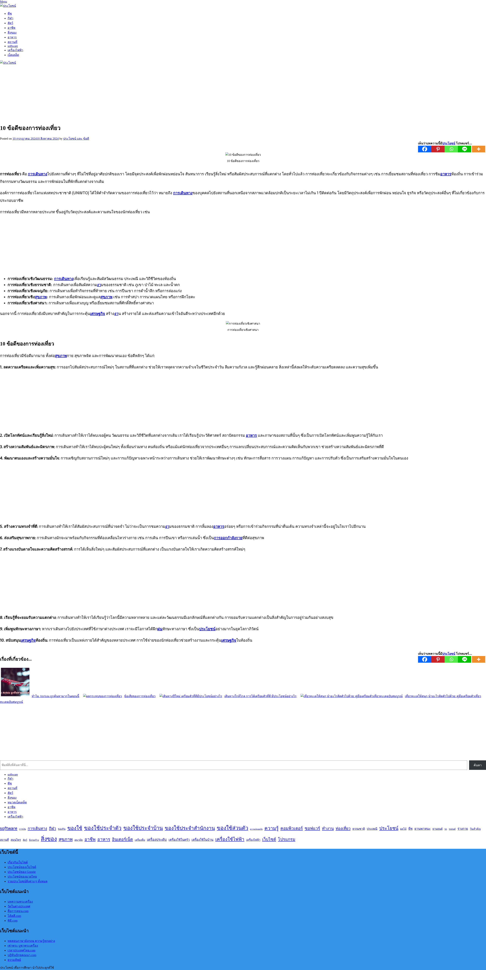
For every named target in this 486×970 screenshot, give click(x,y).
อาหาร (12, 37)
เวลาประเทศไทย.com (21, 950)
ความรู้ (271, 828)
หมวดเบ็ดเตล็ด (17, 802)
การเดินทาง (37, 828)
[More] (478, 149)
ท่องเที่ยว (343, 828)
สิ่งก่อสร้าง (34, 840)
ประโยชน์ (388, 828)
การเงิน (22, 829)
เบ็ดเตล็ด (13, 55)
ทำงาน (328, 828)
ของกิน (61, 829)
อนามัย (78, 840)
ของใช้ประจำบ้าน (143, 828)
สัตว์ (10, 23)
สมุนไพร (16, 840)
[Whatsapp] (451, 149)
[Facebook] (424, 149)
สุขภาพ (66, 839)
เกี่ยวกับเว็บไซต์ (18, 862)
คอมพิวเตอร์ (291, 828)
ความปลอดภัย (256, 829)
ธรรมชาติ (358, 828)
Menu (3, 1)
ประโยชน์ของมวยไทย (22, 876)
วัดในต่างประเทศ (19, 906)
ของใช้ (74, 828)
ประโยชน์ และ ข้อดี (76, 138)
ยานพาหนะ (422, 828)
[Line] (464, 149)
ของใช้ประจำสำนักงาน (190, 828)
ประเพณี (372, 828)
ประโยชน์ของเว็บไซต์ (22, 867)
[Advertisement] (114, 93)
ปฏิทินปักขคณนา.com (22, 955)
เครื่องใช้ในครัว (179, 839)
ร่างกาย (463, 828)
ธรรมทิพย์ (14, 959)
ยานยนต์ (437, 829)
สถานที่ (12, 42)
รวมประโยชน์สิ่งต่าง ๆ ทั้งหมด (27, 881)
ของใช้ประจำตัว (103, 828)
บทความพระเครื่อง (20, 901)
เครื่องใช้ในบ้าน (202, 839)
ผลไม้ (403, 829)
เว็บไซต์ (269, 839)
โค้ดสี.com (14, 915)
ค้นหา (478, 765)
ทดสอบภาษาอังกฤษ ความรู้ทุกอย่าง (31, 940)
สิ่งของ (12, 32)
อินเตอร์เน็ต (122, 839)
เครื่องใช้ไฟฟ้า (229, 839)
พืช (10, 13)
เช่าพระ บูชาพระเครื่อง (23, 945)
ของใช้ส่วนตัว (232, 828)
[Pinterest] (438, 149)
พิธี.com (12, 920)
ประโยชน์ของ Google (22, 871)
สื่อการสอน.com (18, 911)
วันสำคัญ (475, 829)
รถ (445, 829)
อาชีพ (11, 27)
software (13, 46)
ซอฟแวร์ (312, 828)
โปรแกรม (286, 839)
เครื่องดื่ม (140, 840)
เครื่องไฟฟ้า (15, 50)
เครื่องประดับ (157, 839)
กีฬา (10, 18)
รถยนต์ (452, 829)
